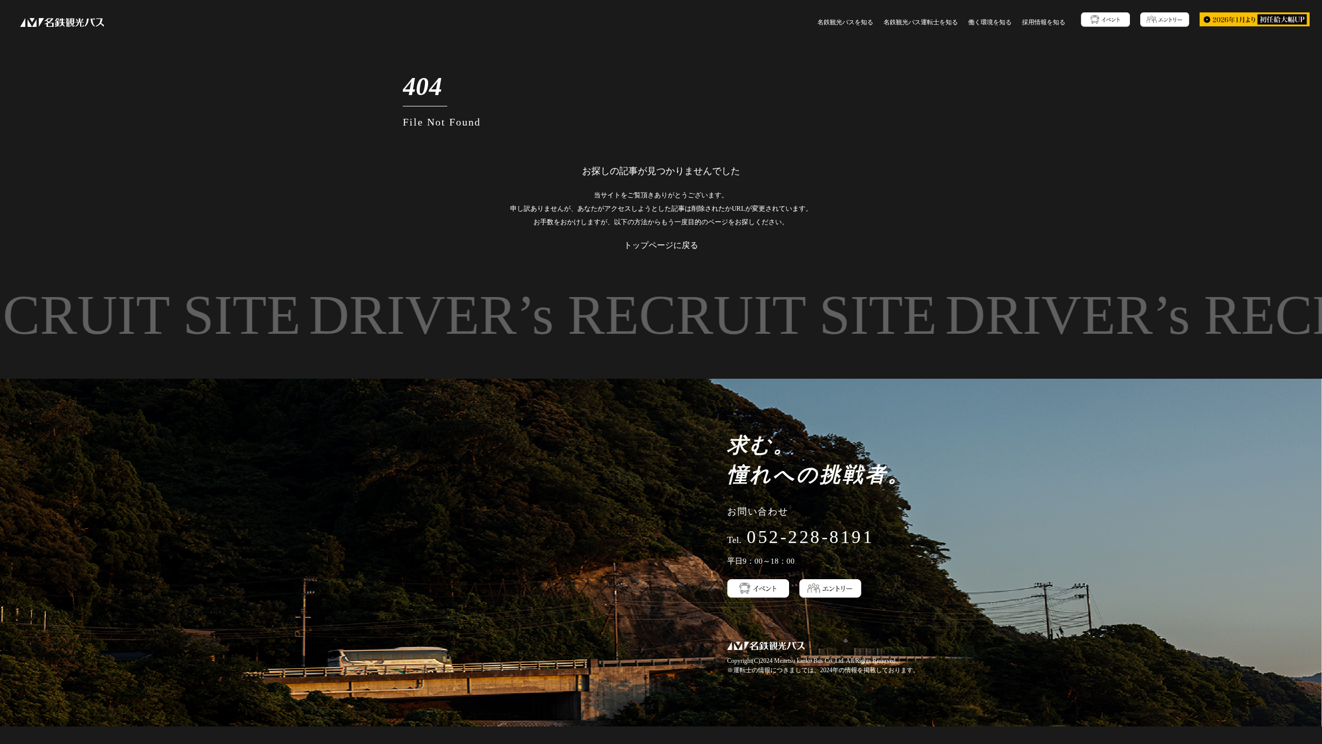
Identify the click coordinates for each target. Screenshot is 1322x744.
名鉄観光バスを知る (845, 22)
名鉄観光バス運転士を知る (921, 22)
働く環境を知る (990, 22)
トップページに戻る (661, 245)
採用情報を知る (1043, 22)
